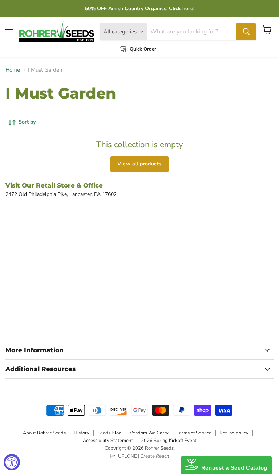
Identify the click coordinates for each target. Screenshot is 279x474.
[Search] (246, 31)
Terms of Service (194, 433)
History (81, 433)
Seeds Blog (109, 433)
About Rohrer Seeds (44, 433)
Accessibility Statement (108, 440)
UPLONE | (142, 456)
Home (12, 70)
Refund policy (233, 433)
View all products (139, 163)
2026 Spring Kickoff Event (169, 440)
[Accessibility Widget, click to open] (12, 462)
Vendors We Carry (149, 433)
